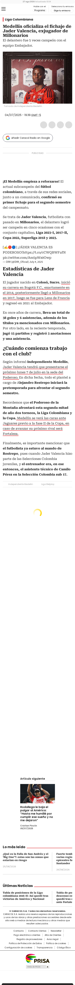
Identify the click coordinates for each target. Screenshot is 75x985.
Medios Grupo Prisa (37, 967)
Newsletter (56, 931)
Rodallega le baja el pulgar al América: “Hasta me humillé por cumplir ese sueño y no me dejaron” (36, 813)
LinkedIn (60, 124)
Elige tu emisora (62, 11)
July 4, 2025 (36, 262)
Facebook (43, 124)
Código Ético (64, 947)
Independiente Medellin (20, 484)
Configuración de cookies (18, 947)
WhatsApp (68, 124)
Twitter (51, 124)
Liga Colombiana (19, 19)
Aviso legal (52, 939)
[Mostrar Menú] (3, 8)
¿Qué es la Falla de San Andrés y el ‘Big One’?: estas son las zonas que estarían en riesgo (26, 857)
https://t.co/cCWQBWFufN (44, 252)
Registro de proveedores (29, 939)
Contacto (18, 931)
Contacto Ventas (37, 931)
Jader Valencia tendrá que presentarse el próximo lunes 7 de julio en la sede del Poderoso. (35, 372)
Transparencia (44, 947)
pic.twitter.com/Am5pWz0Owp (27, 257)
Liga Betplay (47, 484)
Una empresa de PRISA (37, 958)
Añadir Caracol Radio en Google (30, 138)
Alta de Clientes (53, 935)
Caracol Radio (17, 9)
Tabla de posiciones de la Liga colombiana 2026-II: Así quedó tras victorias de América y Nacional (25, 895)
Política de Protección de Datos (25, 943)
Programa (39, 10)
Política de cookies (56, 943)
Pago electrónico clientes (27, 935)
